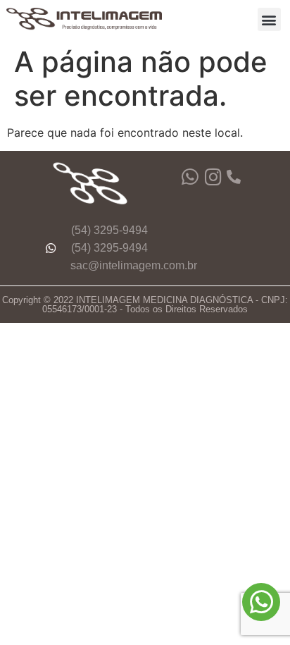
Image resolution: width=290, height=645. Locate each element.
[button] (269, 19)
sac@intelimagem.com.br (133, 265)
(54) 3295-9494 (109, 230)
